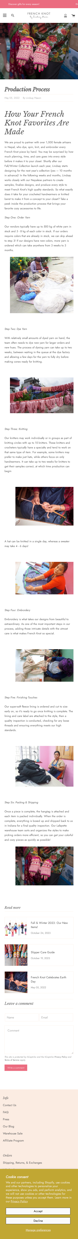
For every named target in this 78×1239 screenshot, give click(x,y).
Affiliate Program (13, 1140)
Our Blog (8, 1126)
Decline (38, 1221)
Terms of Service (12, 1060)
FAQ (6, 1112)
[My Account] (65, 15)
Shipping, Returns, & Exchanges (22, 1163)
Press (6, 1119)
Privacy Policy (19, 1201)
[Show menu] (5, 15)
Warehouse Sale (12, 1133)
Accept (38, 1211)
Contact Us (9, 1105)
